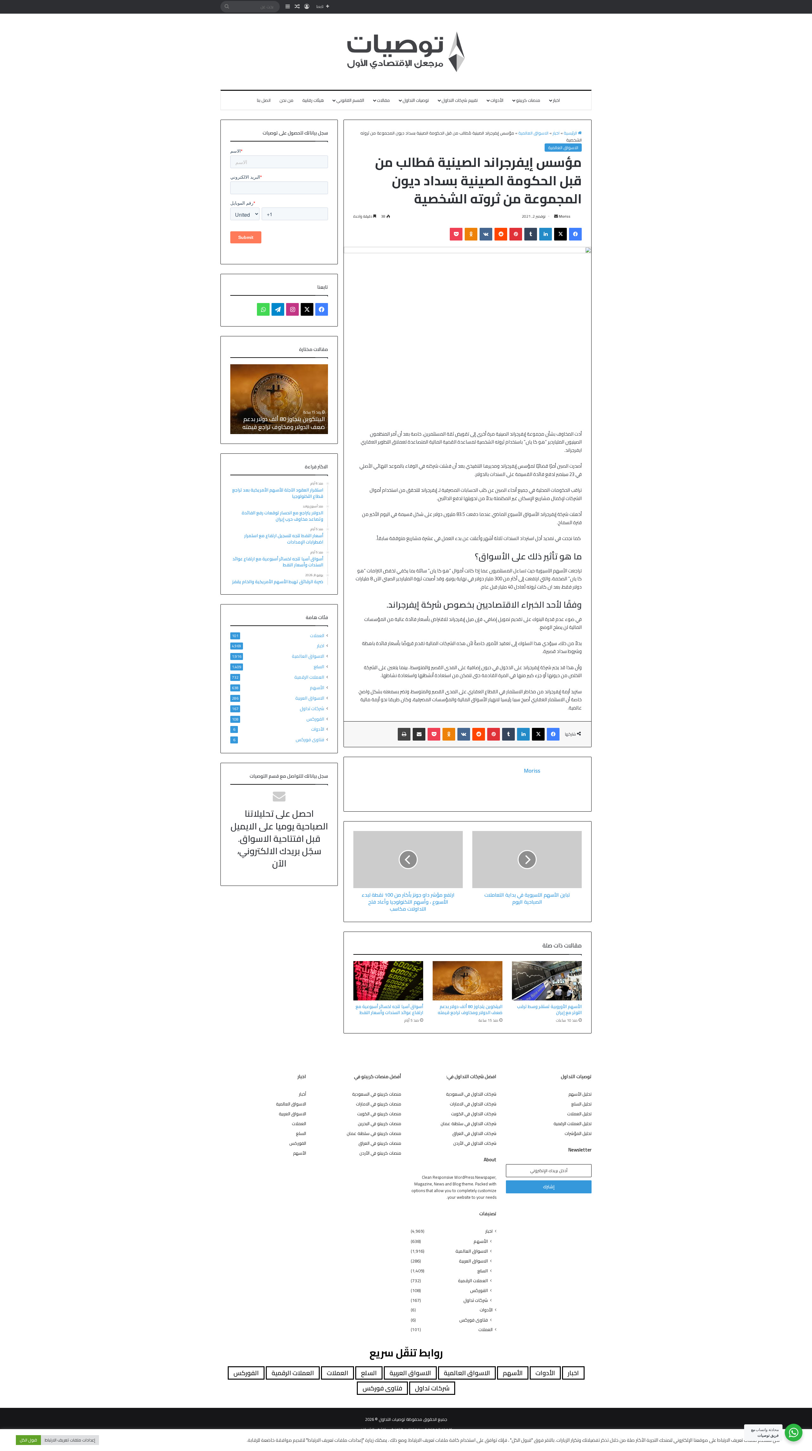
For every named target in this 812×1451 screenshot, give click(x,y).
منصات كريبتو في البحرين (379, 1123)
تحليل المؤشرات (578, 1133)
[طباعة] (404, 734)
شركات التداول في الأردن (474, 1143)
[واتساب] (263, 309)
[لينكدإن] (545, 234)
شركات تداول (312, 708)
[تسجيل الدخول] (306, 6)
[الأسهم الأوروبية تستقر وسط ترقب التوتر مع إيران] (547, 980)
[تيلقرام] (278, 309)
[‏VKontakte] (486, 234)
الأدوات (496, 100)
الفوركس (315, 719)
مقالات (383, 100)
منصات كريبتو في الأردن (380, 1153)
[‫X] (560, 234)
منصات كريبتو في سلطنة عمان (374, 1133)
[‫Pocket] (456, 234)
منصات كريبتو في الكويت (379, 1114)
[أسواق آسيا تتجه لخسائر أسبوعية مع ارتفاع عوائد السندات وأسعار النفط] (388, 980)
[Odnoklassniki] (471, 234)
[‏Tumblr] (530, 234)
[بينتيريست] (515, 234)
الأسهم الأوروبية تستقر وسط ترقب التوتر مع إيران (549, 1009)
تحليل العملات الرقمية (572, 1123)
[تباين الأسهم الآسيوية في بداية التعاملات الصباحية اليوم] (527, 859)
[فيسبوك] (575, 234)
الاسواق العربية (309, 698)
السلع (319, 666)
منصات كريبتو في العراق (379, 1143)
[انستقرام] (292, 309)
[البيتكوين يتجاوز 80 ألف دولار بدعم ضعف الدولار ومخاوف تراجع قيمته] (467, 980)
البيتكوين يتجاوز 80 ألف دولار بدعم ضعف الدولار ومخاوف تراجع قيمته (470, 1009)
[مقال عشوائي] (297, 6)
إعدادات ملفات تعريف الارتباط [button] (70, 1440)
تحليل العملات (579, 1114)
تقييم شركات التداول (460, 100)
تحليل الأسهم (580, 1094)
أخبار (302, 1094)
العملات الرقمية (309, 677)
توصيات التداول (416, 100)
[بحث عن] (226, 6)
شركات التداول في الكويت (473, 1114)
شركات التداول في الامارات (473, 1104)
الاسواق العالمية (533, 133)
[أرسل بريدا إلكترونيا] (556, 216)
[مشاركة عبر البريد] (419, 734)
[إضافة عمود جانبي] (287, 6)
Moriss (564, 216)
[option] (279, 399)
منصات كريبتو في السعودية (376, 1094)
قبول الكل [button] (28, 1440)
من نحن (286, 100)
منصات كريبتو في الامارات (378, 1104)
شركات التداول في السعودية (471, 1094)
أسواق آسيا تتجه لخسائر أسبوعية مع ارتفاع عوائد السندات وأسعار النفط (389, 1009)
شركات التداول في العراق (474, 1133)
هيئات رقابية (313, 100)
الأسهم (317, 687)
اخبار (556, 100)
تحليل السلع (581, 1104)
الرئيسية (571, 133)
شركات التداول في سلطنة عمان (468, 1123)
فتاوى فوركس (310, 739)
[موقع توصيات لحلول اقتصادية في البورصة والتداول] (406, 51)
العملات (317, 635)
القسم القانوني (350, 100)
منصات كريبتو (528, 100)
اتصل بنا (264, 100)
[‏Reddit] (500, 234)
